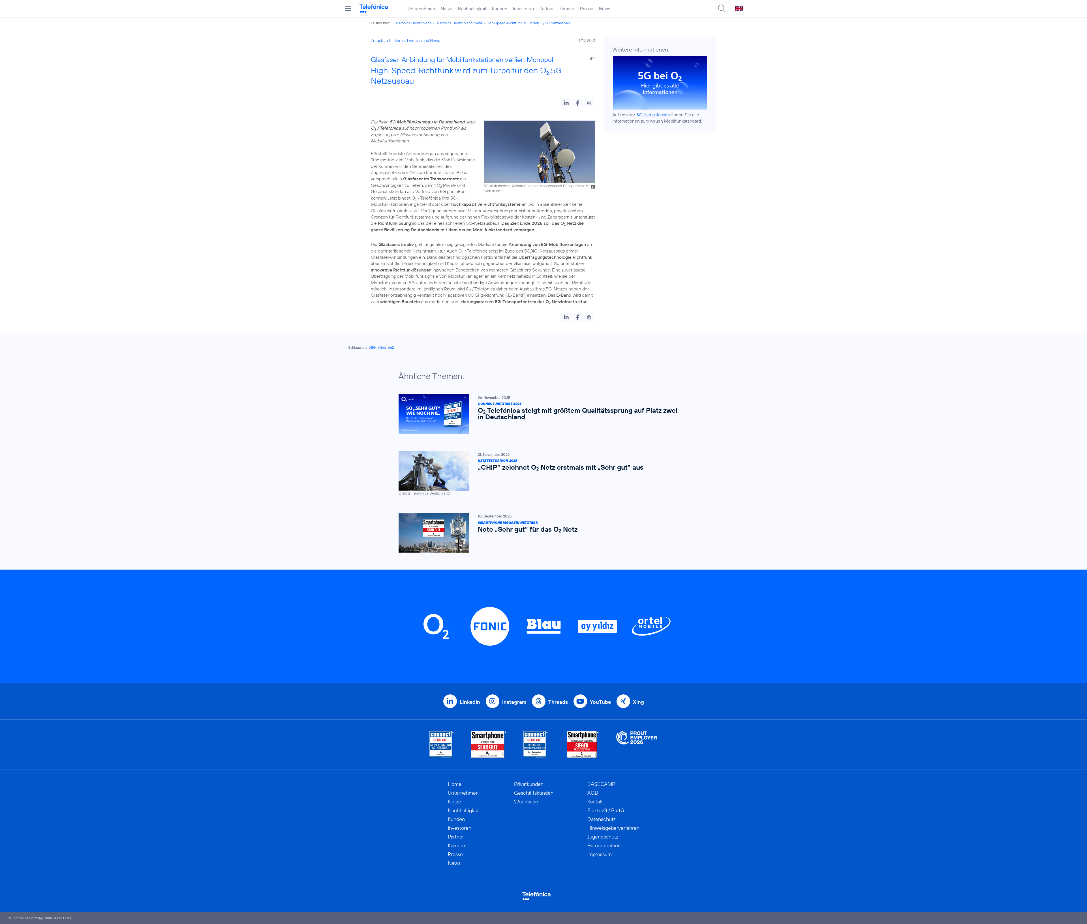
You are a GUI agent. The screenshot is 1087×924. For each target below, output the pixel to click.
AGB (592, 793)
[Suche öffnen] (721, 8)
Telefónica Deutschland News (459, 23)
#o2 (391, 348)
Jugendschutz (602, 836)
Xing (638, 702)
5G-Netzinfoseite (653, 114)
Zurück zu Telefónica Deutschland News (405, 40)
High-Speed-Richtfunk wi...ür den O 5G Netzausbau (528, 23)
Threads (558, 702)
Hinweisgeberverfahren (613, 828)
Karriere (566, 8)
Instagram (514, 702)
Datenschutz (601, 819)
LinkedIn (470, 702)
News (604, 8)
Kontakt (595, 801)
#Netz (381, 348)
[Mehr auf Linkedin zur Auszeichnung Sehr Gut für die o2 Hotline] (535, 744)
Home (454, 784)
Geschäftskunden (533, 793)
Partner (547, 8)
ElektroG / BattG (605, 810)
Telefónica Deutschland (413, 23)
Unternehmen (421, 8)
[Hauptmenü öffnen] (348, 8)
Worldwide (526, 801)
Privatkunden (529, 784)
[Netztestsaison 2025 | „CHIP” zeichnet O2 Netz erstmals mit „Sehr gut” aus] (541, 473)
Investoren (523, 8)
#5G (372, 348)
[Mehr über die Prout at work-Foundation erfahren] (637, 744)
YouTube (600, 702)
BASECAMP (601, 784)
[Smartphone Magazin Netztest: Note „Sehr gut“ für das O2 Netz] (541, 532)
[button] (566, 103)
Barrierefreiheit (604, 845)
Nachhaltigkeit (472, 8)
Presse (586, 8)
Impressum (599, 854)
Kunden (499, 8)
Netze (446, 8)
